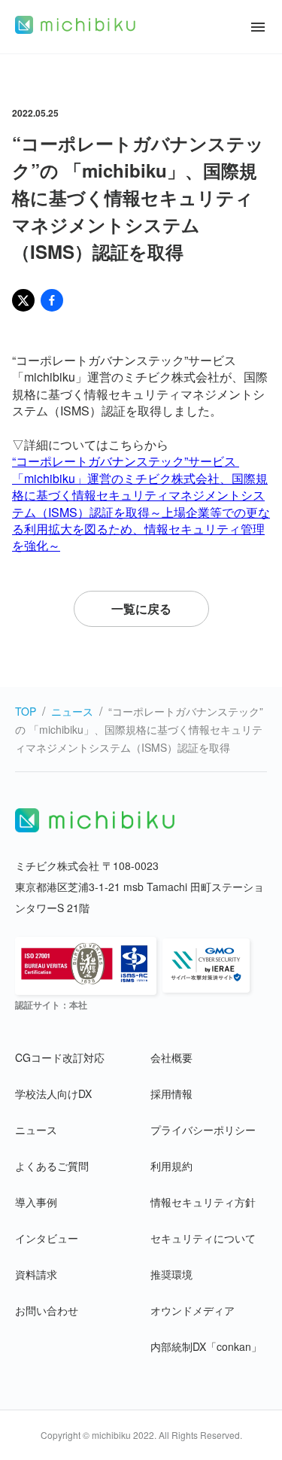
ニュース (72, 711)
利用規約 (171, 1165)
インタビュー (46, 1238)
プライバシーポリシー (203, 1129)
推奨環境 (171, 1274)
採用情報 (171, 1093)
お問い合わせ (46, 1310)
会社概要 (171, 1057)
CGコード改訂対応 (60, 1057)
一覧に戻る (141, 608)
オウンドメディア (192, 1310)
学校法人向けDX (53, 1093)
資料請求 (36, 1274)
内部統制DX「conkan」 (206, 1346)
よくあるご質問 (52, 1165)
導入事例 (36, 1201)
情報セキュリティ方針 (203, 1201)
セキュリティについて (203, 1238)
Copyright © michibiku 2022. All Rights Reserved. (141, 1434)
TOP (25, 711)
